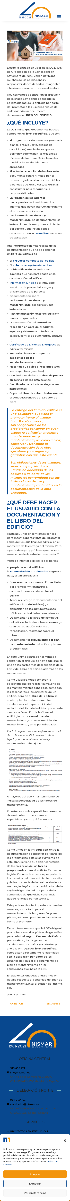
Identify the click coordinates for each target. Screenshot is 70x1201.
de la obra (32, 265)
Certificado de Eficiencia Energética (33, 344)
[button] (65, 1140)
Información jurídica (23, 282)
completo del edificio (33, 260)
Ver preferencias (35, 1193)
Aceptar (35, 1174)
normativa (41, 233)
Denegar (35, 1183)
